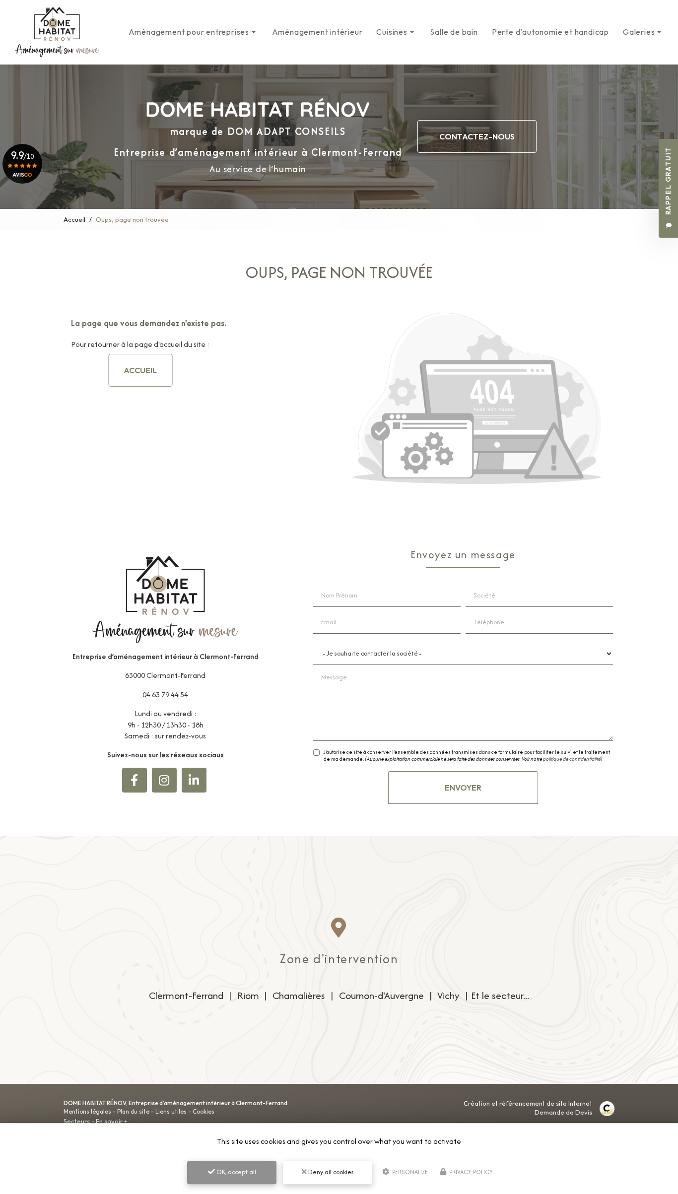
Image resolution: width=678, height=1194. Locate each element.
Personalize (409, 1172)
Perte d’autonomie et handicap (550, 32)
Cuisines (391, 32)
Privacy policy (470, 1172)
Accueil (74, 219)
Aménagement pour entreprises (189, 32)
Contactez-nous (477, 136)
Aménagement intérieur (317, 32)
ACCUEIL (140, 370)
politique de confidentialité (572, 759)
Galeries (639, 32)
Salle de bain (453, 32)
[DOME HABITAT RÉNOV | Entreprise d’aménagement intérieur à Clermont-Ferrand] (57, 32)
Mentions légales (87, 1111)
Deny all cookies (330, 1172)
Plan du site (133, 1111)
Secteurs (77, 1121)
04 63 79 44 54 (165, 694)
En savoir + (112, 1121)
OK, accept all (235, 1172)
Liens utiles (171, 1111)
